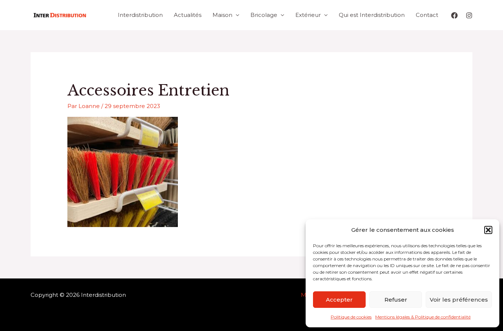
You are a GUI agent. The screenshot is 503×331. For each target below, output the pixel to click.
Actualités (187, 14)
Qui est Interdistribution (372, 14)
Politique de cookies (351, 317)
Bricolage (263, 14)
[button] (488, 230)
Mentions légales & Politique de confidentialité (423, 317)
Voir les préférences (459, 299)
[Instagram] (469, 15)
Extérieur (308, 14)
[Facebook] (454, 15)
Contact (427, 14)
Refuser (395, 299)
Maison (222, 14)
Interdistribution (140, 14)
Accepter (339, 299)
